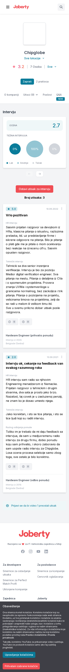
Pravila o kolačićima (36, 635)
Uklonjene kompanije (15, 589)
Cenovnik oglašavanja (50, 576)
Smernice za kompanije (51, 571)
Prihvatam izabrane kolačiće (21, 666)
